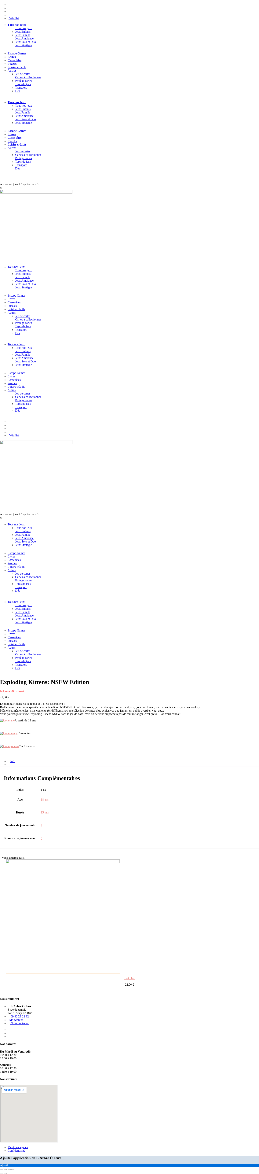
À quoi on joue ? (10, 184)
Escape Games (17, 53)
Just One (129, 978)
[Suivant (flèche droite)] (5, 1173)
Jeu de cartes (22, 74)
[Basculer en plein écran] (5, 1169)
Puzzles (12, 63)
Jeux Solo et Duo (25, 41)
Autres (12, 70)
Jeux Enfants (23, 31)
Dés (17, 91)
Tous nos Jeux (17, 24)
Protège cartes (23, 80)
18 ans (45, 799)
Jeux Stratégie (23, 45)
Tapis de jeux (23, 84)
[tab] (10, 765)
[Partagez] (9, 1169)
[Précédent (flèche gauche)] (1, 1173)
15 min (45, 812)
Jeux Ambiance (24, 38)
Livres (12, 56)
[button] (2, 587)
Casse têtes (14, 60)
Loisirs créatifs (17, 67)
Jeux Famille (22, 35)
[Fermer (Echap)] (12, 1169)
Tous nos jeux (23, 28)
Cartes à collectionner (28, 77)
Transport (21, 87)
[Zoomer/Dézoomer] (1, 1169)
